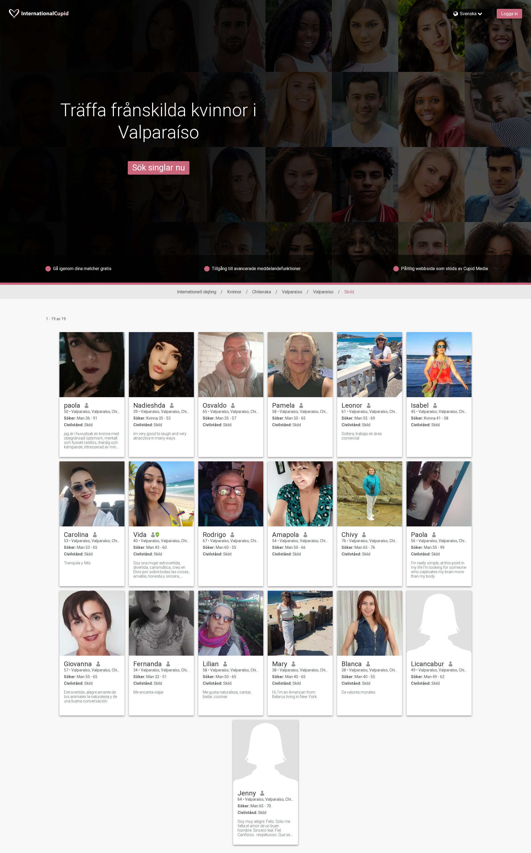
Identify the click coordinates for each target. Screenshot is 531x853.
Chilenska (261, 291)
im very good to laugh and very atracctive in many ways (159, 435)
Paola (419, 535)
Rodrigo (214, 535)
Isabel (420, 405)
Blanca (352, 664)
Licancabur (427, 664)
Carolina (76, 535)
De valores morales (358, 692)
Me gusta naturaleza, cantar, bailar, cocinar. (227, 694)
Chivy (350, 535)
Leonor (352, 405)
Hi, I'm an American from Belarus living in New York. (294, 694)
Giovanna (78, 664)
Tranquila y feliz (77, 563)
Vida (140, 535)
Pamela (283, 405)
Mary (279, 664)
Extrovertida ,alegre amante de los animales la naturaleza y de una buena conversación (90, 696)
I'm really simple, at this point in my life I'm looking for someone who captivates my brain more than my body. (438, 569)
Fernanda (147, 664)
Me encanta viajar (148, 692)
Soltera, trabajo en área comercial (362, 435)
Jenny (247, 793)
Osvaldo (215, 405)
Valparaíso (292, 291)
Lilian (211, 664)
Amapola (285, 535)
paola (72, 405)
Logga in (509, 13)
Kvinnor (234, 291)
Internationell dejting (196, 291)
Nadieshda (149, 405)
